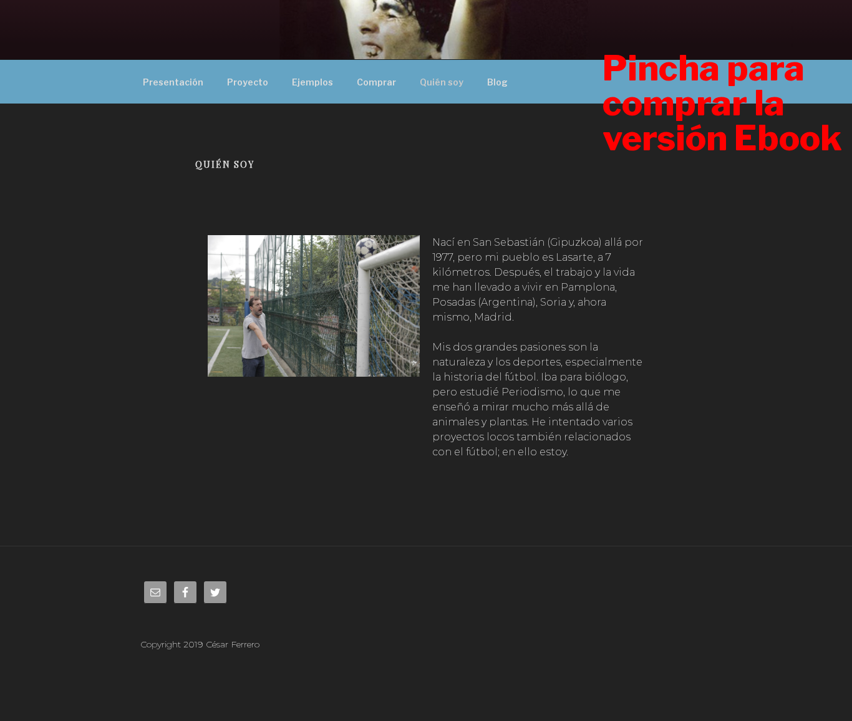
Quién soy (441, 82)
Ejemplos (312, 82)
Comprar (376, 82)
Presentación (173, 82)
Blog (497, 82)
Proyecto (247, 82)
